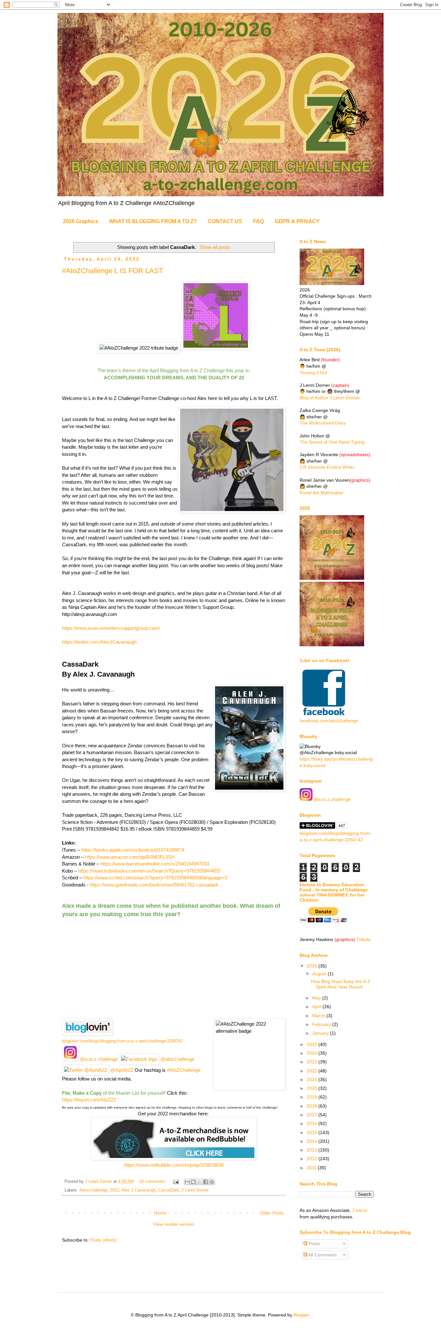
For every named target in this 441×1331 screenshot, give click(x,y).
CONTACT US (225, 221)
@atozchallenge (176, 1059)
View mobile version (173, 1224)
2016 (312, 1123)
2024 (312, 1053)
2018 (312, 1106)
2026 (312, 965)
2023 (312, 1061)
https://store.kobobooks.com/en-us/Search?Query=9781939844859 (149, 871)
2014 (312, 1141)
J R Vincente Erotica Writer (327, 467)
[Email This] (187, 1182)
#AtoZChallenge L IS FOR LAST (112, 271)
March (319, 1015)
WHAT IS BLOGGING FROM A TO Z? (153, 221)
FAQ (258, 221)
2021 (312, 1079)
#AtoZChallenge (183, 1070)
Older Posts (272, 1212)
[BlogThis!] (193, 1182)
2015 (312, 1132)
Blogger (301, 1314)
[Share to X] (199, 1182)
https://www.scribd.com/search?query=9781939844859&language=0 (155, 877)
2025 (312, 1044)
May (317, 997)
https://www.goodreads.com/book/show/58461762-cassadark (154, 884)
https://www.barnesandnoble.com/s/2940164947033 (154, 863)
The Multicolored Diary (323, 422)
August (320, 973)
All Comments (322, 1254)
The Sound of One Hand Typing (332, 442)
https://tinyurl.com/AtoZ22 (89, 1099)
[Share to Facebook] (205, 1182)
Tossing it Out (313, 372)
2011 (312, 1167)
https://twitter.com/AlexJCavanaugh (99, 642)
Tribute (363, 939)
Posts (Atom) (103, 1240)
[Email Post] (175, 1181)
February (322, 1024)
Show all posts (215, 247)
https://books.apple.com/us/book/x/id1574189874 (132, 850)
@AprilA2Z (121, 1070)
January (321, 1033)
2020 (312, 1088)
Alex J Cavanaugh (138, 1190)
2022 (114, 1190)
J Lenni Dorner (195, 1190)
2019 (312, 1097)
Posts (313, 1243)
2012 (312, 1158)
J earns (359, 1210)
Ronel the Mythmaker (322, 492)
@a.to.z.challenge (98, 1059)
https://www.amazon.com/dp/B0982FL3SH (130, 857)
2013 (312, 1149)
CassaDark (168, 1190)
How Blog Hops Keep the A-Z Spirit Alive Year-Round (340, 984)
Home (160, 1212)
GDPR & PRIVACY (297, 221)
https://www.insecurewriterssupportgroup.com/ (111, 628)
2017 (312, 1114)
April (317, 1006)
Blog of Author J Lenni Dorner (330, 397)
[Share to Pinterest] (212, 1182)
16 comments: (153, 1181)
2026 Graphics (80, 221)
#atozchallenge (93, 1190)
